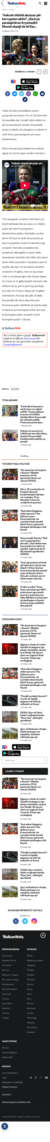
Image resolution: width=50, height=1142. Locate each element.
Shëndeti (31, 1022)
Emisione (31, 1032)
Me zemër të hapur (10, 979)
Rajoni (29, 989)
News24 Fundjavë (9, 989)
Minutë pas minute (35, 960)
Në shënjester (8, 984)
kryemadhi (15, 389)
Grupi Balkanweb (13, 344)
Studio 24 (6, 1008)
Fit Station (6, 965)
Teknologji (31, 1017)
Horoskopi (32, 1027)
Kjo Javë (5, 970)
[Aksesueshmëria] (4, 1126)
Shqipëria (31, 965)
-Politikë (11, 10)
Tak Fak (5, 1013)
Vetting (5, 1017)
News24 (5, 1047)
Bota (29, 998)
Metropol (31, 1008)
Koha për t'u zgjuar (10, 974)
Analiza (30, 1013)
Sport (29, 994)
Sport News (7, 1003)
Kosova (30, 984)
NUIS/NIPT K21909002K (12, 1082)
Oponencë (6, 994)
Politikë (30, 970)
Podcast (5, 998)
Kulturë (30, 1003)
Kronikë (30, 974)
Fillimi (4, 10)
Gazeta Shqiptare (9, 1052)
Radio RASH (7, 1057)
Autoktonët (7, 955)
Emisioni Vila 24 (9, 960)
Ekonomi (31, 979)
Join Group (29, 338)
